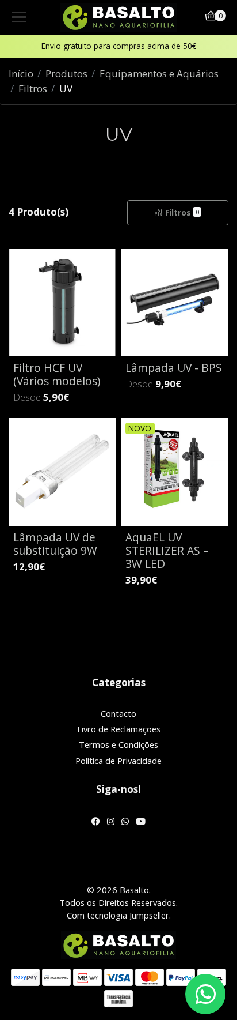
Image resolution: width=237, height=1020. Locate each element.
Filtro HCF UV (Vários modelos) (56, 374)
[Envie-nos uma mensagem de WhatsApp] (205, 994)
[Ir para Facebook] (95, 822)
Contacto (118, 713)
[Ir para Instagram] (110, 822)
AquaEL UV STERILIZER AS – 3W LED (167, 550)
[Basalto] (118, 17)
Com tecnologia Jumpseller (118, 915)
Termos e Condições (118, 744)
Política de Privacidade (118, 760)
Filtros (32, 88)
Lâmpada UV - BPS (173, 367)
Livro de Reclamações (118, 729)
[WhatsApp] (125, 822)
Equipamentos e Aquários (159, 73)
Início (21, 73)
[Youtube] (141, 822)
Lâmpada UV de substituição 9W (55, 543)
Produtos (66, 73)
